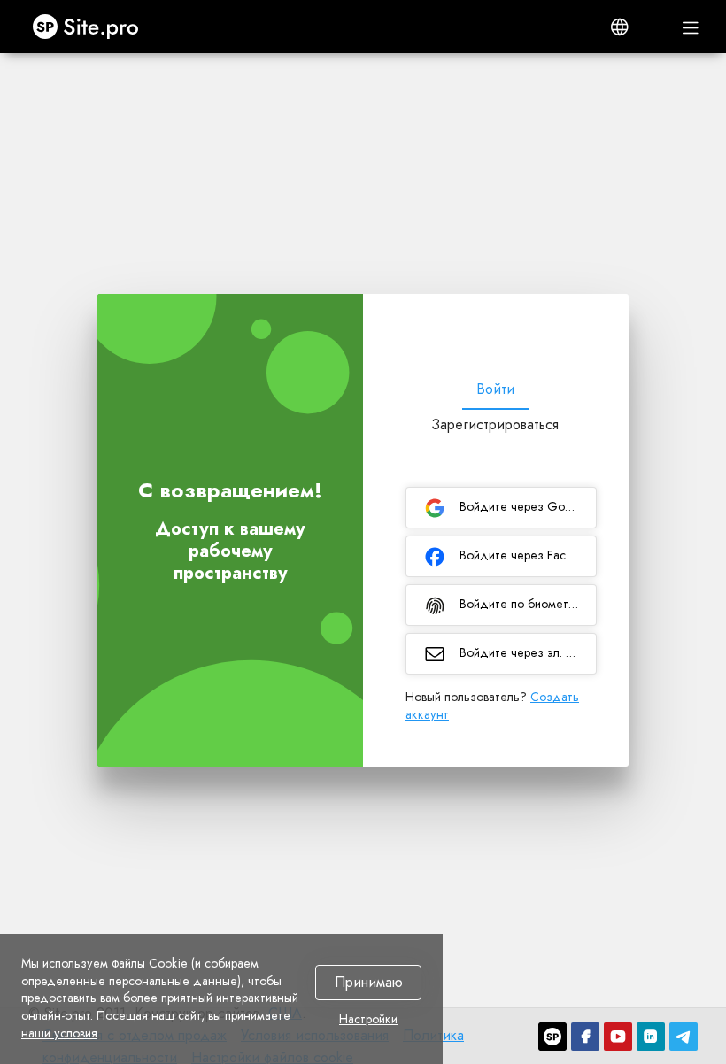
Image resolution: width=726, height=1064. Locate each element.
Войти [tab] (495, 389)
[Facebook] (585, 1036)
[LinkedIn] (651, 1036)
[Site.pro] (552, 1036)
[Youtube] (618, 1036)
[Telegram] (683, 1036)
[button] (619, 26)
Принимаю (369, 983)
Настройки (368, 1020)
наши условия (59, 1033)
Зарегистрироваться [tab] (495, 424)
